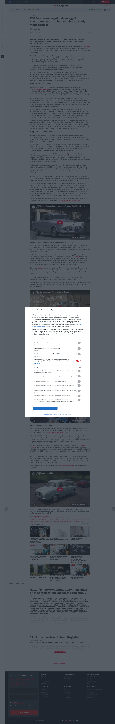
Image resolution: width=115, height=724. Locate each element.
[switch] (78, 343)
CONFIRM (45, 408)
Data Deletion (48, 414)
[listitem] (57, 339)
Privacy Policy (67, 414)
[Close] (86, 310)
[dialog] (57, 362)
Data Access (57, 414)
